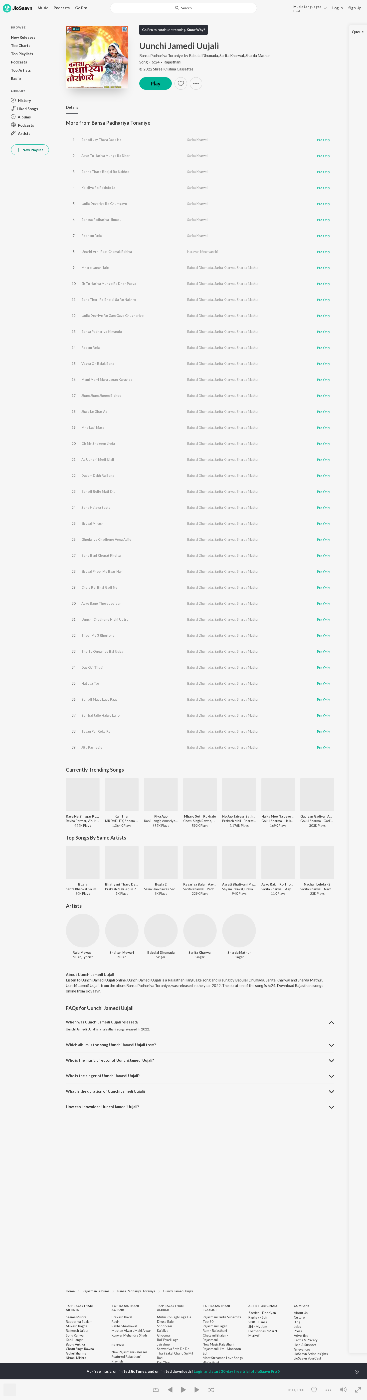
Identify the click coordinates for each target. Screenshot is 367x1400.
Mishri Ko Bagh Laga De (174, 1317)
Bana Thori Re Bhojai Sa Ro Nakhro (108, 300)
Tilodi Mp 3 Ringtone (98, 635)
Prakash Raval (122, 1317)
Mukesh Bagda (76, 1326)
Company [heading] (302, 1305)
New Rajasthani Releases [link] (129, 1352)
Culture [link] (299, 1317)
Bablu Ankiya (75, 1344)
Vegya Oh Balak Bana (97, 364)
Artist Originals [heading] (263, 1305)
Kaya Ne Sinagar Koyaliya (83, 816)
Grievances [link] (302, 1349)
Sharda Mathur (257, 55)
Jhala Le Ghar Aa (94, 412)
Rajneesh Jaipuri (77, 1331)
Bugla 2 (161, 884)
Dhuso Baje (165, 1322)
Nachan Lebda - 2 (317, 884)
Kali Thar (122, 816)
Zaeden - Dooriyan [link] (262, 1313)
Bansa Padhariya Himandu (101, 332)
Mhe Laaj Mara (92, 428)
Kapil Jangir (74, 1340)
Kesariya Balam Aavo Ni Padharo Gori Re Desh (200, 884)
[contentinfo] (200, 1350)
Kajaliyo (163, 1331)
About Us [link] (301, 1313)
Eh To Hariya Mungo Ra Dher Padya (108, 284)
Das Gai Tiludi (92, 667)
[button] (309, 8)
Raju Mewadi (83, 952)
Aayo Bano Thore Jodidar (101, 603)
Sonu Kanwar (75, 1335)
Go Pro (81, 7)
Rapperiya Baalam (79, 1322)
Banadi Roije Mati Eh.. (98, 491)
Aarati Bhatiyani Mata (239, 884)
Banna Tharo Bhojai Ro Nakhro (105, 172)
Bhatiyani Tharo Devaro (122, 884)
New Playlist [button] (32, 150)
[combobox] (183, 8)
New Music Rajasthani (218, 1344)
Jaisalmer (164, 1344)
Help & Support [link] (305, 1345)
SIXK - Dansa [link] (257, 1322)
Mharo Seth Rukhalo (200, 816)
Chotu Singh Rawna (80, 1349)
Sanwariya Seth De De (173, 1349)
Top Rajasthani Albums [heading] (170, 1308)
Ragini (116, 1322)
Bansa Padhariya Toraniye (161, 55)
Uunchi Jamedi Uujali (178, 1291)
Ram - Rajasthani (215, 1331)
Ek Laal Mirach (92, 523)
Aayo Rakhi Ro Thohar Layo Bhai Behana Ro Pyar (278, 884)
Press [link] (298, 1331)
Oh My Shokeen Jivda (98, 444)
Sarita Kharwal (231, 55)
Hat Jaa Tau (90, 683)
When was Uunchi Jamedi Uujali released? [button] (102, 1022)
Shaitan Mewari (122, 952)
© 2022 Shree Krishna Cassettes (166, 69)
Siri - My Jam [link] (257, 1327)
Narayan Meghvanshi (202, 252)
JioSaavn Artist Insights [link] (311, 1354)
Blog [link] (297, 1322)
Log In (337, 7)
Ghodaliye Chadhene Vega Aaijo (106, 539)
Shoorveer (164, 1326)
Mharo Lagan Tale (95, 268)
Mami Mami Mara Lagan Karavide (107, 380)
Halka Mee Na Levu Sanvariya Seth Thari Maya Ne (278, 816)
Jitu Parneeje (91, 747)
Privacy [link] (312, 1340)
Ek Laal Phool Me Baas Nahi (102, 571)
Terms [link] (298, 1340)
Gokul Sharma (76, 1353)
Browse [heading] (118, 1345)
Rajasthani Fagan (215, 1326)
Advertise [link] (301, 1336)
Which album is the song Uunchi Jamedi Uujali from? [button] (111, 1044)
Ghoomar (164, 1335)
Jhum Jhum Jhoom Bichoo (101, 396)
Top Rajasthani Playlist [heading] (216, 1308)
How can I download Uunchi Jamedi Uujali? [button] (102, 1106)
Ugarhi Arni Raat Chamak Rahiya (106, 252)
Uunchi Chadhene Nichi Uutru (105, 619)
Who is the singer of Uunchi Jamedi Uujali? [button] (103, 1075)
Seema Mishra (76, 1317)
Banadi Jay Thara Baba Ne (101, 140)
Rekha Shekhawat (124, 1326)
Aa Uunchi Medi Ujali (97, 460)
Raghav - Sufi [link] (257, 1317)
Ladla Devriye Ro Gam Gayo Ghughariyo (112, 316)
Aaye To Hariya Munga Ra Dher (105, 156)
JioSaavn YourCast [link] (307, 1358)
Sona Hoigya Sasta (95, 507)
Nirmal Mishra (76, 1358)
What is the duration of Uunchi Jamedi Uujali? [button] (105, 1091)
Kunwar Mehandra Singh (129, 1335)
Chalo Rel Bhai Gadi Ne (99, 587)
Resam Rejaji (91, 348)
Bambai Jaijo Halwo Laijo (100, 715)
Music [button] (43, 7)
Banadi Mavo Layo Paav (99, 699)
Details (72, 107)
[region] (200, 1291)
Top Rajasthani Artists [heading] (79, 1308)
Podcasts (62, 7)
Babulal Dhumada (203, 55)
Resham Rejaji (92, 236)
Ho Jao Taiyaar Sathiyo (239, 816)
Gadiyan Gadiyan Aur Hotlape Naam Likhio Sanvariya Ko (317, 816)
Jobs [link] (297, 1327)
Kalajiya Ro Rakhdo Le (98, 188)
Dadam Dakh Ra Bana (97, 475)
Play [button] (156, 83)
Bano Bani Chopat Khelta (101, 555)
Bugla (82, 884)
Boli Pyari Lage (167, 1340)
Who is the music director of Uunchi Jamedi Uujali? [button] (110, 1060)
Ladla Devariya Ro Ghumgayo (104, 204)
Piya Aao (161, 816)
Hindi (297, 11)
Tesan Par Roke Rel (96, 731)
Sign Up (355, 7)
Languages (307, 6)
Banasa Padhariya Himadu (101, 220)
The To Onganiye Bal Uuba (102, 651)
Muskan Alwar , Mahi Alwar (131, 1331)
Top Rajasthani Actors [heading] (125, 1308)
